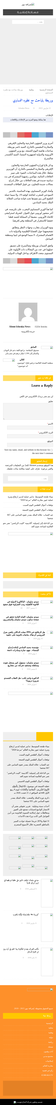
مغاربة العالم (48, 1066)
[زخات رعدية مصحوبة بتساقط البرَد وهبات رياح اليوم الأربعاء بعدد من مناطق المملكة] (28, 868)
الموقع (50, 441)
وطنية (50, 1032)
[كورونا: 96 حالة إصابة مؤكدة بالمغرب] (47, 927)
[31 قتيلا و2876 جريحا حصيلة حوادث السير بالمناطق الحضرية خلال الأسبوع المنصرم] (42, 869)
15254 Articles (41, 327)
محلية (51, 1028)
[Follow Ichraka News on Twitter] (31, 336)
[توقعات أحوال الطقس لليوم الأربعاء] (15, 869)
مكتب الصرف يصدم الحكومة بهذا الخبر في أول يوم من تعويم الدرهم (21, 950)
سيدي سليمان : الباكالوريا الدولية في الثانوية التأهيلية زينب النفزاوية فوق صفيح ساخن (21, 604)
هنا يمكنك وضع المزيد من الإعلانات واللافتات (28, 120)
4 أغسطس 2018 (31, 889)
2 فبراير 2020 (32, 684)
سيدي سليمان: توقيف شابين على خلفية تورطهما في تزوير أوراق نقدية (21, 881)
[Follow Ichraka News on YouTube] (26, 336)
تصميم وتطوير (37, 1102)
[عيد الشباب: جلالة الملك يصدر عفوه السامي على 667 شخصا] (42, 848)
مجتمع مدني (48, 1056)
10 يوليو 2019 (38, 638)
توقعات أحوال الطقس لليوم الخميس (33, 781)
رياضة (50, 1042)
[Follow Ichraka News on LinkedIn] (22, 336)
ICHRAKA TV (47, 1075)
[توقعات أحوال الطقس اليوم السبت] (28, 839)
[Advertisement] (28, 55)
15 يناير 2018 (32, 958)
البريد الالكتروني (46, 432)
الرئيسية (49, 1023)
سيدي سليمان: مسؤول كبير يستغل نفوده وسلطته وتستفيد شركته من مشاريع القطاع (21, 665)
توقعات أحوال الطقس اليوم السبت (38, 505)
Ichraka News (24, 108)
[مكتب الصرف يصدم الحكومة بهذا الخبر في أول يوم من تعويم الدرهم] (47, 962)
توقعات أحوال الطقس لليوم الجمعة (37, 510)
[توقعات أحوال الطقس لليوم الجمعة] (15, 839)
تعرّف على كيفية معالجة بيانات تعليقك (23, 469)
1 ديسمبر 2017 (31, 608)
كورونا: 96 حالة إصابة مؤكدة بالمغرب (26, 915)
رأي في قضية (47, 1070)
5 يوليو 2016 (32, 654)
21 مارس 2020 (31, 923)
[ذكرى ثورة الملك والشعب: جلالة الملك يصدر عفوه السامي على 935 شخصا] (28, 859)
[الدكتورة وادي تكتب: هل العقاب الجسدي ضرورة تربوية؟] (47, 681)
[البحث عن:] (28, 22)
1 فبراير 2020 (32, 623)
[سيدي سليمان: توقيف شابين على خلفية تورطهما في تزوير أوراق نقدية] (47, 893)
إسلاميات (49, 1061)
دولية (51, 1037)
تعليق (50, 401)
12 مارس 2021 (45, 108)
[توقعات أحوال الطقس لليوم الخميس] (15, 849)
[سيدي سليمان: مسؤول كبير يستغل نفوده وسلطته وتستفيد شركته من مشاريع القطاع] (47, 664)
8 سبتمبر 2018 (32, 669)
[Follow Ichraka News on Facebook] (35, 336)
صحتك (50, 1047)
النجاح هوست (21, 1102)
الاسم (50, 424)
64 (21, 608)
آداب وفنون (48, 1051)
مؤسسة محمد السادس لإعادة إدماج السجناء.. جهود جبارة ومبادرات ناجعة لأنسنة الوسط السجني (23, 650)
